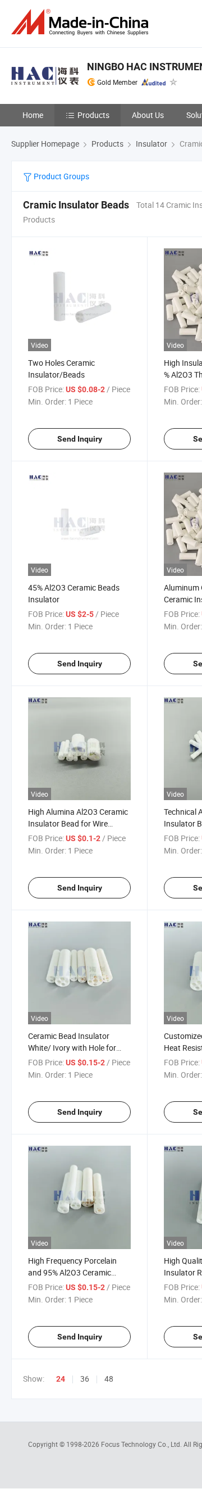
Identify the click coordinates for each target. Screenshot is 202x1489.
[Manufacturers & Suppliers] (82, 22)
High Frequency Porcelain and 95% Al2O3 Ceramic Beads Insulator (72, 1272)
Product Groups (60, 176)
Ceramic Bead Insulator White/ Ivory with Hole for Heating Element (72, 1048)
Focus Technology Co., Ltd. (142, 1444)
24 (60, 1378)
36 (84, 1378)
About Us (148, 115)
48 (108, 1378)
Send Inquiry (79, 438)
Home (32, 115)
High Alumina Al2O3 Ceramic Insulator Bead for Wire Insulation (78, 823)
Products (93, 115)
